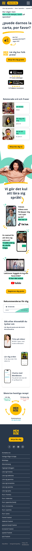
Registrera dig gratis (16, 291)
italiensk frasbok (7, 521)
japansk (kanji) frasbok (9, 525)
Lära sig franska (7, 472)
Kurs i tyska (5, 514)
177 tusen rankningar (16, 78)
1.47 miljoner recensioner (16, 88)
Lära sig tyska (6, 491)
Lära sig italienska (8, 476)
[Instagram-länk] (22, 446)
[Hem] (5, 53)
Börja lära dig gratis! (16, 60)
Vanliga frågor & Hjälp (9, 456)
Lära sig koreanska (8, 483)
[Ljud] (6, 40)
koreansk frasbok (7, 529)
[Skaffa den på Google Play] (16, 82)
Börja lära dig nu (16, 147)
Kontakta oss (6, 453)
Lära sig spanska (7, 8)
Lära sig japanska (7, 479)
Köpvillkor (5, 544)
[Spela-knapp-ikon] (8, 108)
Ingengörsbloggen (8, 468)
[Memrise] (4, 3)
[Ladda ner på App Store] (16, 72)
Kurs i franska (6, 495)
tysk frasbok (6, 536)
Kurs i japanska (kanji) (9, 502)
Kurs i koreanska (7, 506)
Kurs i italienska (7, 498)
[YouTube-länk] (18, 446)
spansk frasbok (7, 533)
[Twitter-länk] (13, 446)
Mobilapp (5, 460)
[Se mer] (28, 3)
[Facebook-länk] (9, 446)
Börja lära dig (13, 3)
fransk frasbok (7, 517)
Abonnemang (6, 464)
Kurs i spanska (19, 8)
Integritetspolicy (15, 544)
